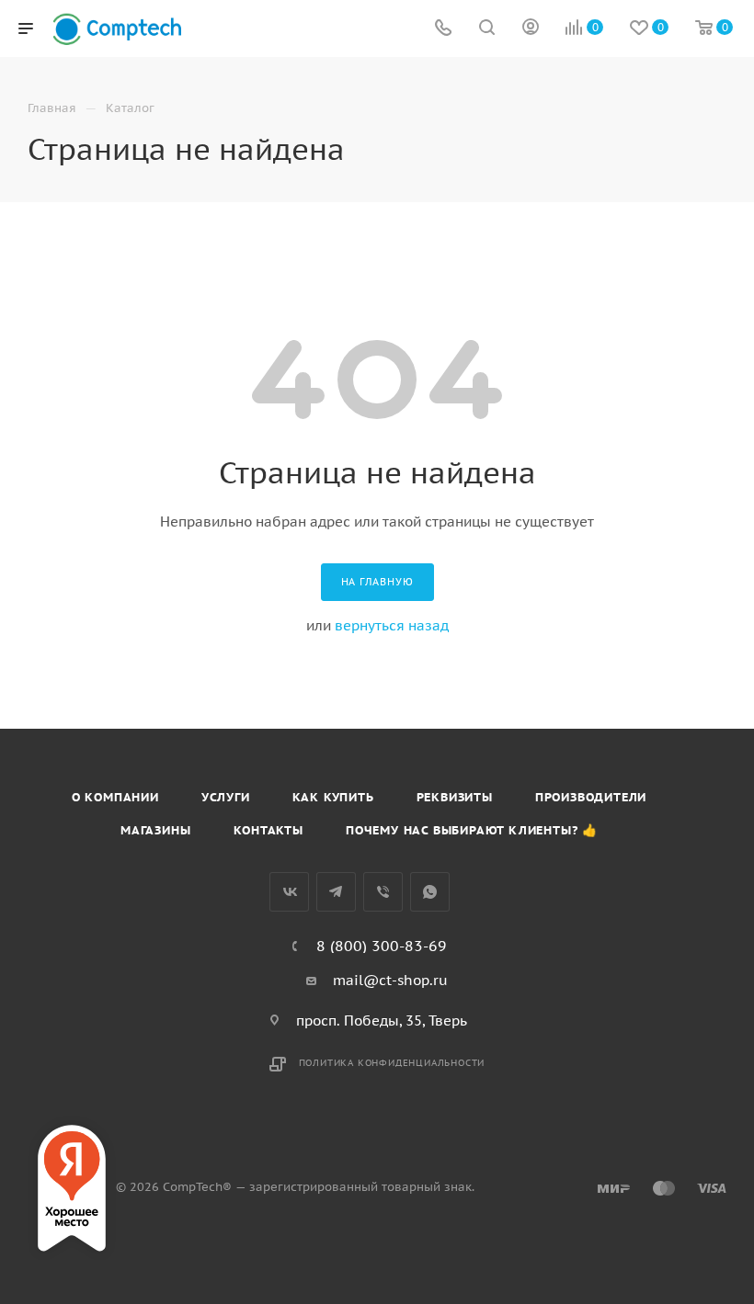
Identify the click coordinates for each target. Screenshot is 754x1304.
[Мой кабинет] (530, 29)
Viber (383, 892)
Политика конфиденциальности (392, 1063)
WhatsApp (430, 892)
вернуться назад (392, 625)
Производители (590, 797)
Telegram (336, 892)
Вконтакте (289, 892)
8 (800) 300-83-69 (381, 945)
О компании (115, 797)
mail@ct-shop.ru (390, 980)
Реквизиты (455, 797)
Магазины (155, 830)
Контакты (268, 830)
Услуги (225, 797)
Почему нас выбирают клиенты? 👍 (472, 830)
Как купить (333, 797)
